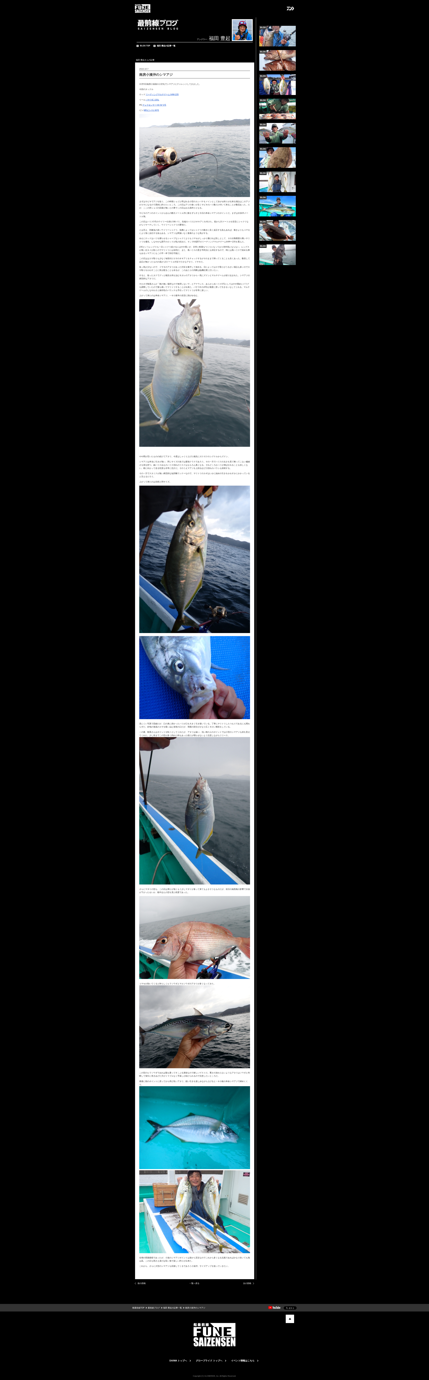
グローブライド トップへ (209, 1360)
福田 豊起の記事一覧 (166, 46)
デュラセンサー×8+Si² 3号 (154, 105)
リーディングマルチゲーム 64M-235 (162, 94)
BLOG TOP (145, 46)
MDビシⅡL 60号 (151, 110)
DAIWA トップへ (178, 1360)
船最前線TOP (138, 1308)
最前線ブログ (154, 1308)
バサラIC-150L (152, 100)
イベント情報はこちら (243, 1360)
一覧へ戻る (194, 1283)
